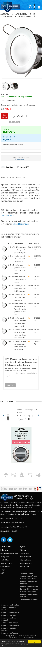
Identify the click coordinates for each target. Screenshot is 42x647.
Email (7, 376)
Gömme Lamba (24, 16)
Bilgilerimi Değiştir (26, 563)
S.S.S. (2, 573)
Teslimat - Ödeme (6, 563)
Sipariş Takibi (4, 557)
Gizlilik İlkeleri (5, 560)
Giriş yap (23, 550)
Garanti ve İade (5, 547)
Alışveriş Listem (25, 560)
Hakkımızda (4, 550)
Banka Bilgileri (5, 566)
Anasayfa (4, 14)
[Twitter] (10, 540)
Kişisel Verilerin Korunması (9, 553)
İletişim (2, 570)
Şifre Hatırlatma (25, 557)
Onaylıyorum (34, 642)
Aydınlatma (21, 14)
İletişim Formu (25, 566)
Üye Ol (22, 547)
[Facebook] (3, 540)
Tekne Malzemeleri (20, 223)
